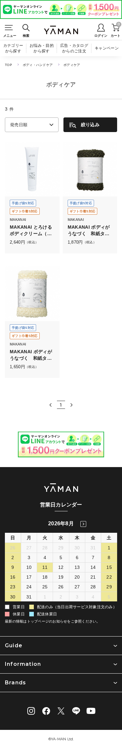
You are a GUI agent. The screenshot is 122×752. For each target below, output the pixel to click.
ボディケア (71, 65)
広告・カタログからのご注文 (74, 48)
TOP (8, 65)
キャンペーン (107, 48)
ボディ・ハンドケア (38, 65)
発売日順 (18, 124)
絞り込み (90, 124)
